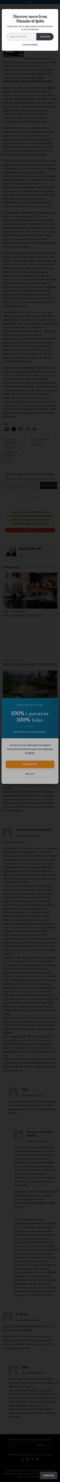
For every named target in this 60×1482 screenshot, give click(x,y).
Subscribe (45, 36)
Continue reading (30, 44)
